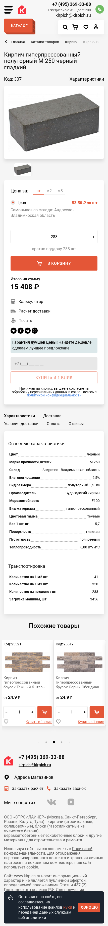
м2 (49, 190)
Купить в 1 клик (39, 722)
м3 (60, 190)
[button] (46, 742)
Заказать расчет (27, 788)
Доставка (52, 416)
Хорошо (89, 907)
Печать (25, 320)
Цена (57, 202)
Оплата (54, 423)
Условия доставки (21, 423)
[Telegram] (28, 331)
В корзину (59, 263)
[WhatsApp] (35, 331)
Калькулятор (31, 301)
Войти (96, 28)
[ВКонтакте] (14, 331)
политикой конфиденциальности (54, 395)
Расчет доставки (34, 311)
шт (38, 190)
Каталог (19, 26)
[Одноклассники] (21, 331)
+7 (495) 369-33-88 (71, 4)
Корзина (76, 27)
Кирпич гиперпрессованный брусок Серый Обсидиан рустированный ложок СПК (77, 682)
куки (67, 907)
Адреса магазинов (33, 777)
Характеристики (87, 79)
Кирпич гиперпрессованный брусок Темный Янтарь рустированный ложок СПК (24, 682)
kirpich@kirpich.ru (73, 15)
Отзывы (76, 423)
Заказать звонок (70, 788)
